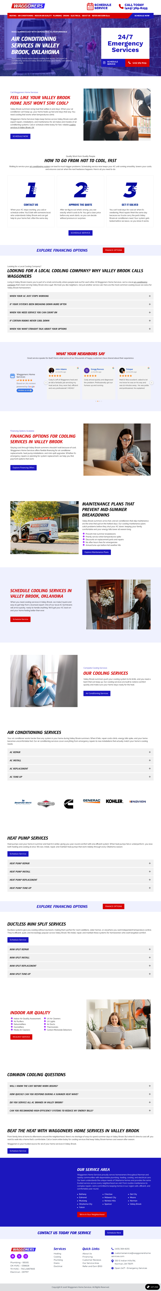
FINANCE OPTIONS (113, 250)
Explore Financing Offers (23, 468)
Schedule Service (102, 6)
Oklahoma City (85, 1204)
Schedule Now (142, 16)
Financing (88, 1257)
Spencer (108, 1204)
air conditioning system (40, 166)
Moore (133, 1197)
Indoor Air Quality (43, 16)
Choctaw (108, 1194)
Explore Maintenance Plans (97, 552)
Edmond (83, 1197)
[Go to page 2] (99, 401)
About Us (86, 16)
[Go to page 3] (101, 401)
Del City (133, 1194)
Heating (12, 16)
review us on (23, 390)
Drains (66, 16)
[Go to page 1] (97, 401)
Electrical (75, 16)
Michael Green (133, 369)
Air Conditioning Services (97, 693)
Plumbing (57, 16)
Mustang (83, 1201)
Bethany (82, 1194)
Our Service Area (91, 1263)
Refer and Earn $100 (101, 16)
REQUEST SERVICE (21, 1037)
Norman (133, 1201)
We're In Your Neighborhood (92, 1214)
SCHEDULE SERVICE (112, 63)
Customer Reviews (92, 1260)
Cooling (57, 1257)
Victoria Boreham (99, 369)
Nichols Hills (110, 1201)
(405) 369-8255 (139, 63)
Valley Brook (135, 1204)
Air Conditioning (25, 16)
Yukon (82, 1207)
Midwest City (110, 1197)
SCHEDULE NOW (20, 136)
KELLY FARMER (62, 369)
